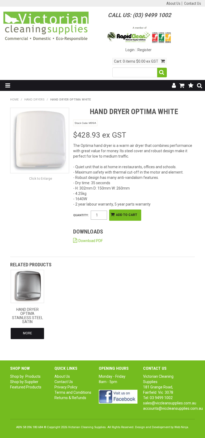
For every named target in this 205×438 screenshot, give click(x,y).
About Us (173, 3)
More (27, 333)
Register (144, 50)
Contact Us (192, 3)
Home (14, 99)
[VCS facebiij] (118, 396)
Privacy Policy (65, 387)
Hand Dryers (34, 99)
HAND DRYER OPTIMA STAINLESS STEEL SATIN (27, 315)
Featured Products (25, 387)
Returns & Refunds (70, 398)
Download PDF (90, 241)
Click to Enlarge (40, 178)
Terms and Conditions (72, 392)
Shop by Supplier (24, 382)
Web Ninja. (181, 427)
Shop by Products (25, 376)
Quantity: (81, 215)
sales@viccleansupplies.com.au (169, 403)
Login (130, 50)
